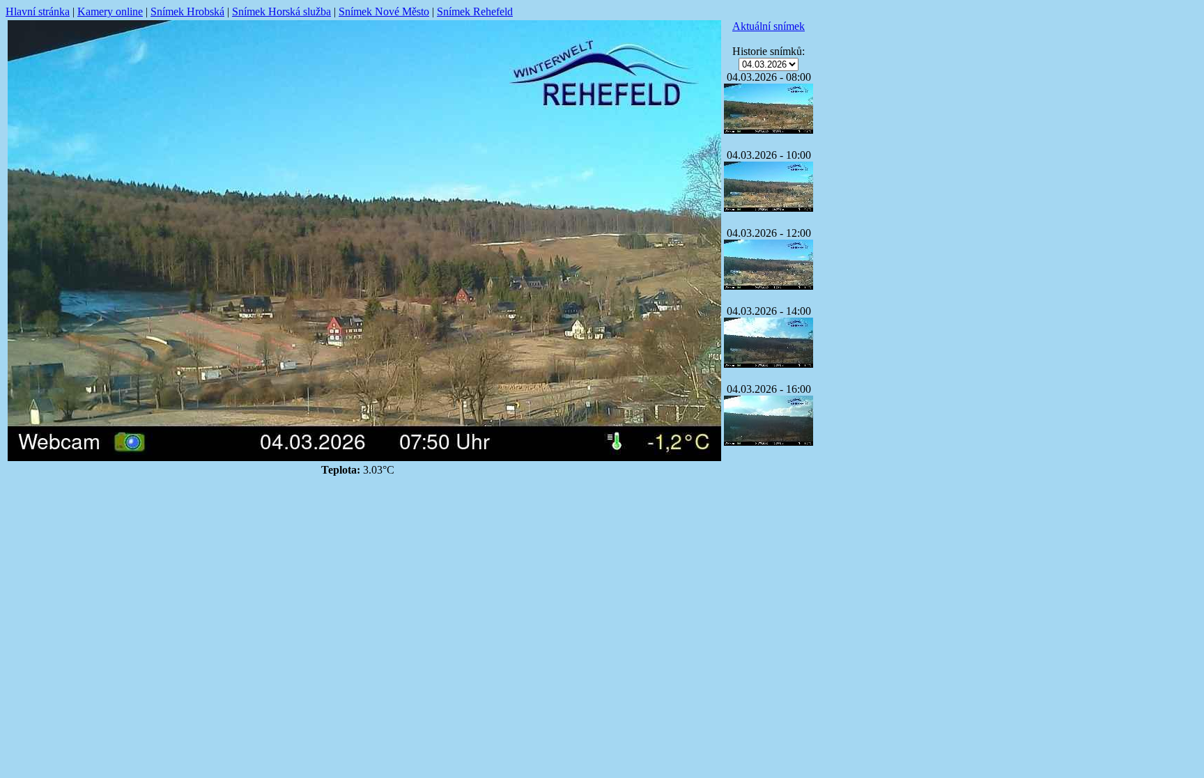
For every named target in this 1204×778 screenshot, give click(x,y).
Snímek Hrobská (187, 11)
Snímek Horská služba (281, 11)
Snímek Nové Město (384, 11)
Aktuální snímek (768, 26)
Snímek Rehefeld (475, 11)
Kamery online (110, 11)
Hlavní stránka (38, 11)
